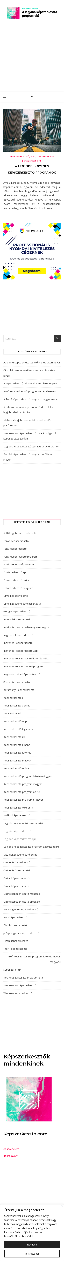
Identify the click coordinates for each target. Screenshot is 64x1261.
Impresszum (10, 1155)
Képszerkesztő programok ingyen (23, 799)
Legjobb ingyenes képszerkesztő (23, 823)
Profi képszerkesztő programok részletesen (29, 391)
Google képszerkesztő (16, 611)
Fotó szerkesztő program (18, 564)
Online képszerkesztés (16, 878)
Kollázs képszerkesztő (16, 815)
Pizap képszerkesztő (15, 940)
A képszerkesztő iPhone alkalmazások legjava (30, 383)
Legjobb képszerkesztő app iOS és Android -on (31, 446)
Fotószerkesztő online (16, 580)
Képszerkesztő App (15, 721)
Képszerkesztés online (16, 705)
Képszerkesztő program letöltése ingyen (27, 776)
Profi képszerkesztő (15, 948)
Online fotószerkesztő (16, 870)
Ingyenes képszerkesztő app (20, 650)
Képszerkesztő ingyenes (18, 729)
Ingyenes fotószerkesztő (18, 635)
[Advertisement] (32, 58)
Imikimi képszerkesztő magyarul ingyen (26, 627)
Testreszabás (32, 1253)
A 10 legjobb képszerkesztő (20, 533)
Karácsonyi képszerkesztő (18, 689)
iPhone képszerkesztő (16, 682)
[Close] (61, 1206)
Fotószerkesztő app (15, 572)
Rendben (32, 1244)
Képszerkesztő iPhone (16, 744)
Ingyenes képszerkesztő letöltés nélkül (26, 658)
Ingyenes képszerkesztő (18, 642)
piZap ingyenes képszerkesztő (21, 933)
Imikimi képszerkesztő (16, 619)
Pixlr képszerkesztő (15, 925)
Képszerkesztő (19, 156)
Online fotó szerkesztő (16, 862)
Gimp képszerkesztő (15, 595)
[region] (32, 1232)
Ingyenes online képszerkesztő (21, 674)
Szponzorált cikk (12, 969)
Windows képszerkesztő (17, 993)
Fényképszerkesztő (15, 548)
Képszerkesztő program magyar (22, 784)
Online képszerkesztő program (21, 901)
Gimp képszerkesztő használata (22, 603)
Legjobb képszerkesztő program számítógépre (31, 846)
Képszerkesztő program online (21, 792)
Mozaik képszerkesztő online (20, 854)
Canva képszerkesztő (16, 541)
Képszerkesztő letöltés (17, 752)
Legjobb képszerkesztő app (20, 839)
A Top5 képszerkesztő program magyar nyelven (31, 399)
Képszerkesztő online (16, 768)
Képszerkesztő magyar (17, 760)
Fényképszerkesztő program (20, 556)
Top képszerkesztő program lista (23, 977)
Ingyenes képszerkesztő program (23, 666)
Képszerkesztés (13, 697)
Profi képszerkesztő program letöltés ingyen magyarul (34, 959)
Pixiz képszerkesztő (15, 917)
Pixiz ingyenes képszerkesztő (20, 909)
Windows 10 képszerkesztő (19, 985)
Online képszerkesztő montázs (21, 893)
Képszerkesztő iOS (14, 737)
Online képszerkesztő (16, 886)
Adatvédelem (29, 1236)
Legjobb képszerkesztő (17, 831)
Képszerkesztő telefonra (18, 807)
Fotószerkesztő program (18, 588)
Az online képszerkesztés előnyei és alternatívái (31, 362)
